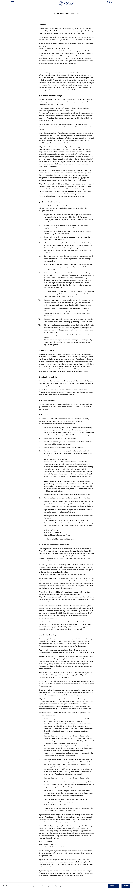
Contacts (115, 2)
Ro (119, 2)
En (121, 2)
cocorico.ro (43, 712)
